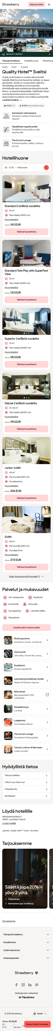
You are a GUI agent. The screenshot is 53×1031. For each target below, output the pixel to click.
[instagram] (23, 984)
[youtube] (36, 984)
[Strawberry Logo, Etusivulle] (10, 4)
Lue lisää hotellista (10, 100)
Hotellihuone (31, 60)
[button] (26, 188)
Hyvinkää (24, 67)
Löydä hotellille (9, 823)
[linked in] (30, 984)
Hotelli (4, 67)
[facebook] (16, 984)
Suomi (14, 67)
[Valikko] (49, 4)
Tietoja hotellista (11, 60)
